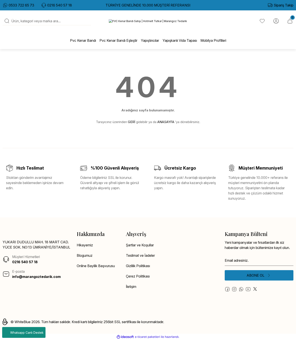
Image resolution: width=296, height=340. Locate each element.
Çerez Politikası (138, 276)
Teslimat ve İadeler (140, 255)
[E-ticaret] (147, 337)
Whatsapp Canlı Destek (27, 332)
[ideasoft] (125, 337)
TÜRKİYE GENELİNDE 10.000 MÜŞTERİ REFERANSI (148, 5)
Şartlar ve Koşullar (140, 245)
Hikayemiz (85, 245)
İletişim (131, 286)
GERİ (131, 122)
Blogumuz (85, 255)
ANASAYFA (165, 122)
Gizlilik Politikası (138, 266)
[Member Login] (276, 21)
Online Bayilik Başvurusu (96, 266)
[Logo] (148, 21)
